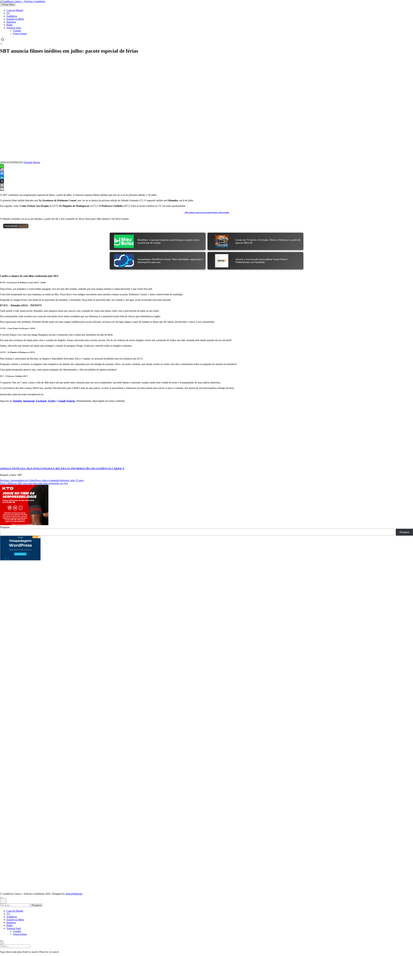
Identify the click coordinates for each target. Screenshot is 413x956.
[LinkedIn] (206, 177)
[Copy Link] (206, 170)
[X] (206, 181)
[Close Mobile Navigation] (1, 43)
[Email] (206, 189)
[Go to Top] (1, 940)
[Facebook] (206, 173)
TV (8, 13)
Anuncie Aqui (13, 27)
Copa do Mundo (14, 10)
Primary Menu (7, 4)
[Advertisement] (206, 80)
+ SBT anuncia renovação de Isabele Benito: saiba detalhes (206, 212)
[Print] (206, 185)
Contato (17, 30)
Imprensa (11, 22)
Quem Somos (20, 33)
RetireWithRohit (74, 893)
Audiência (11, 16)
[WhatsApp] (206, 166)
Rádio (9, 24)
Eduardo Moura (32, 162)
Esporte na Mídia (15, 19)
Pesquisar (5, 527)
